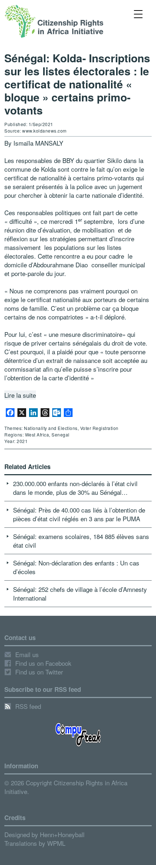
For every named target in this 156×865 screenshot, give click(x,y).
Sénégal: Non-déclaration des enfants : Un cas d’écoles (76, 567)
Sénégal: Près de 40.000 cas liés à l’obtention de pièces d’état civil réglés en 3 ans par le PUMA (79, 514)
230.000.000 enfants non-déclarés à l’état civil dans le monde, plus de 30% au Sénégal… (75, 488)
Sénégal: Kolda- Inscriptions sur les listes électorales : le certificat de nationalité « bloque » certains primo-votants (77, 84)
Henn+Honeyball (62, 834)
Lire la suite (20, 395)
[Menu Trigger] (138, 14)
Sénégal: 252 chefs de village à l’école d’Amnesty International (80, 593)
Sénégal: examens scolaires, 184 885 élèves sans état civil (81, 540)
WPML (56, 843)
